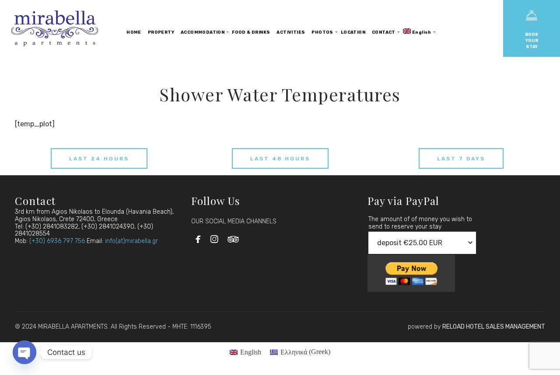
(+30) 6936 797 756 (57, 241)
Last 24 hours (99, 159)
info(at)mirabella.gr (131, 241)
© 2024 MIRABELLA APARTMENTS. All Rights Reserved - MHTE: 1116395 (113, 326)
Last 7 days (461, 159)
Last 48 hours (280, 159)
